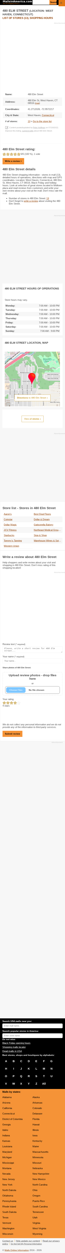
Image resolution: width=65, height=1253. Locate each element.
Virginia (36, 1223)
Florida (35, 1119)
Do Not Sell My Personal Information (26, 1244)
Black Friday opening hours (16, 1043)
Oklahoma (7, 1195)
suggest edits (27, 131)
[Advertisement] (32, 56)
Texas (5, 1217)
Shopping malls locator (14, 1047)
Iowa (34, 1135)
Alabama (7, 1097)
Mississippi (8, 1162)
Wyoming (37, 1234)
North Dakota (9, 1190)
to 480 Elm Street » (32, 397)
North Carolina (39, 1184)
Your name (13, 656)
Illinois (35, 1130)
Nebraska (37, 1168)
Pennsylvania (9, 1201)
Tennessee (38, 1212)
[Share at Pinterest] (37, 140)
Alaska (36, 1097)
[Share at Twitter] (32, 140)
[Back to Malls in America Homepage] (17, 2)
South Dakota (9, 1212)
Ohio (34, 1190)
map (37, 103)
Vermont (6, 1223)
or (32, 679)
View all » (32, 419)
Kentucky (37, 1141)
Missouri (36, 1162)
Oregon (36, 1195)
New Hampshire (40, 1173)
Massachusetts (40, 1152)
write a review (31, 201)
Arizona (6, 1102)
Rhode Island (9, 1206)
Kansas (6, 1141)
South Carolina (40, 1206)
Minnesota (37, 1157)
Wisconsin (7, 1234)
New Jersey (8, 1179)
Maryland (7, 1152)
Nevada (6, 1173)
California (7, 1108)
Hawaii (35, 1124)
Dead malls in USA (12, 1051)
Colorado (37, 1108)
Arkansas (37, 1102)
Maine (35, 1146)
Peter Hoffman (39, 128)
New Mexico (38, 1179)
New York (7, 1184)
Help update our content (28, 1241)
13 (29, 121)
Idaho (5, 1130)
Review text (14, 644)
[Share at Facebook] (28, 140)
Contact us (7, 1241)
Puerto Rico (38, 1201)
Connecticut (8, 1113)
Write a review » (13, 161)
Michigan (7, 1157)
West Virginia (39, 1228)
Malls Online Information (17, 1250)
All (44, 1083)
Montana (6, 1168)
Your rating (8, 699)
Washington (8, 1228)
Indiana (6, 1135)
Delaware (37, 1113)
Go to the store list (42, 121)
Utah (34, 1217)
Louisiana (7, 1146)
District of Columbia (12, 1119)
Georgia (6, 1124)
